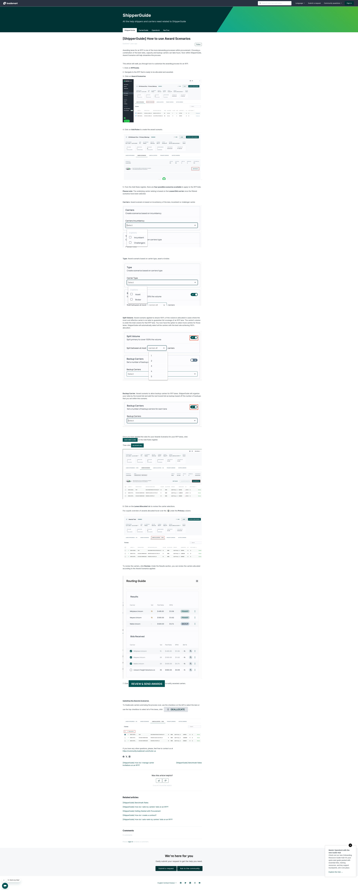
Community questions (332, 3)
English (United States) (166, 883)
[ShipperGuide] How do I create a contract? (139, 815)
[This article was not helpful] (165, 780)
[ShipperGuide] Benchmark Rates (189, 763)
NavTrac (166, 30)
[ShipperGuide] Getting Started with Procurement (142, 811)
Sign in (349, 3)
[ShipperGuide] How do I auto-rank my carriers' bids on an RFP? (148, 819)
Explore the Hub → (336, 872)
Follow (198, 44)
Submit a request (314, 3)
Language (299, 3)
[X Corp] (126, 757)
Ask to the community (190, 868)
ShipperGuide (129, 30)
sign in (130, 842)
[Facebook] (123, 757)
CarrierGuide (143, 30)
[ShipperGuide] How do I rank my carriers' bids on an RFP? (145, 807)
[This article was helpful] (159, 780)
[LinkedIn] (129, 757)
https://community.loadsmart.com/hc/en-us (139, 751)
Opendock (156, 30)
